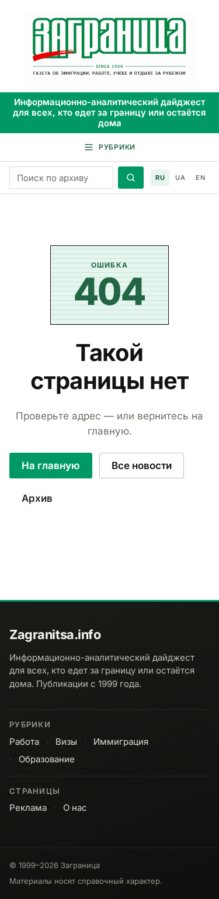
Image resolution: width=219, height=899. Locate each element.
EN (200, 177)
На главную (51, 465)
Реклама (28, 807)
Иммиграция (120, 741)
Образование (47, 759)
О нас (75, 807)
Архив (37, 498)
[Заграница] (109, 47)
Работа (24, 741)
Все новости (142, 465)
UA (180, 177)
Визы (66, 741)
